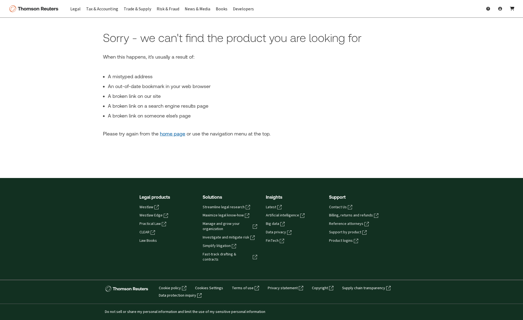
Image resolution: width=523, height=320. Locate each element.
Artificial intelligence (282, 215)
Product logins (341, 240)
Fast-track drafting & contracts (219, 257)
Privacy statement (283, 288)
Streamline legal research (224, 207)
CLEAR (144, 232)
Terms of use (243, 288)
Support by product (345, 232)
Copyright (320, 288)
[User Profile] (500, 8)
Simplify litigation (217, 245)
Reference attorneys (346, 223)
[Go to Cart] (512, 8)
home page (172, 134)
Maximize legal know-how (223, 215)
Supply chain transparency (363, 288)
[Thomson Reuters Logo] (34, 8)
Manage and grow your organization (221, 226)
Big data (272, 223)
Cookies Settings (209, 288)
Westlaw (146, 207)
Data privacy (276, 232)
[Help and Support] (488, 8)
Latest (271, 207)
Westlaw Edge (151, 215)
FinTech (272, 240)
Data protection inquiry (177, 295)
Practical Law (150, 223)
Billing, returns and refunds (351, 215)
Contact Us (338, 207)
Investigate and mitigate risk (226, 237)
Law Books (148, 240)
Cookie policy (170, 288)
